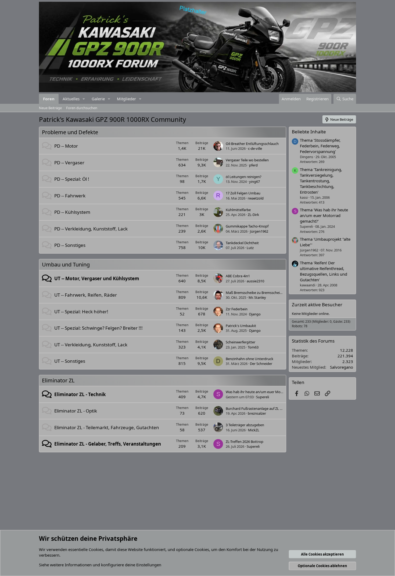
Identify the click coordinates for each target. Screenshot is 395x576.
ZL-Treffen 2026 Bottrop (244, 441)
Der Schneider (261, 363)
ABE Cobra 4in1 (238, 275)
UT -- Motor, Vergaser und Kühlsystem (96, 278)
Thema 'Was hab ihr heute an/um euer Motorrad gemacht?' (324, 215)
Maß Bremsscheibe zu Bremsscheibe (255, 292)
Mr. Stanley (257, 297)
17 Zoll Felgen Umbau (243, 193)
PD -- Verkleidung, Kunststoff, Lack (91, 229)
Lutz (250, 247)
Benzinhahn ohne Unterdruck (249, 358)
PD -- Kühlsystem (72, 212)
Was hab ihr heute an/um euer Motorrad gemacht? (266, 391)
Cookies (96, 549)
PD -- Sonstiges (69, 245)
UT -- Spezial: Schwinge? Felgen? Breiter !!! (98, 328)
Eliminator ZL (58, 380)
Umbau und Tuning (66, 264)
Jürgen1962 (259, 231)
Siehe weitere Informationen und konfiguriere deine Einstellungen (100, 564)
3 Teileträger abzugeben (245, 424)
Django (255, 314)
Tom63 (253, 347)
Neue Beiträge (50, 107)
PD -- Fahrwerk (69, 196)
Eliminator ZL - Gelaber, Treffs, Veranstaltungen (107, 444)
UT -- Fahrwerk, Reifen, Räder (85, 295)
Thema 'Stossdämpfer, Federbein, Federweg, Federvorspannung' (320, 145)
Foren (49, 98)
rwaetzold (256, 198)
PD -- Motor (66, 146)
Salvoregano (341, 367)
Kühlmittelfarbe (238, 209)
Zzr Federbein (236, 309)
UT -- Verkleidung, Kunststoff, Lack (90, 345)
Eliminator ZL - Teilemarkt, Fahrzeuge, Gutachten (106, 427)
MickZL (253, 430)
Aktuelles (71, 98)
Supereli (262, 396)
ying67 (254, 181)
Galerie (98, 98)
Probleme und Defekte (70, 132)
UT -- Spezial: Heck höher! (81, 311)
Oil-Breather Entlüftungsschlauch (252, 143)
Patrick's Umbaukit (241, 325)
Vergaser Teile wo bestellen (247, 160)
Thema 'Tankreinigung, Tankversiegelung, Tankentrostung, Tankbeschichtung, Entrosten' (321, 181)
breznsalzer (257, 413)
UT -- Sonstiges (69, 361)
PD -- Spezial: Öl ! (71, 179)
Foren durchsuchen (81, 107)
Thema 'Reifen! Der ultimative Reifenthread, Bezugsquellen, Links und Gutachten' (323, 271)
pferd (253, 165)
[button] (84, 99)
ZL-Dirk (253, 214)
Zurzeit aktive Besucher (317, 304)
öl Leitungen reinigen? (243, 176)
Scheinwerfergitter (240, 342)
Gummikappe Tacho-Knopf (247, 226)
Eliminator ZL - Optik (75, 411)
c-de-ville (255, 148)
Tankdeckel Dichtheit (242, 242)
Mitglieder (126, 98)
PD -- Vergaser (69, 162)
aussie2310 (255, 281)
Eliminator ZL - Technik (80, 394)
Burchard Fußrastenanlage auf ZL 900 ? (257, 408)
